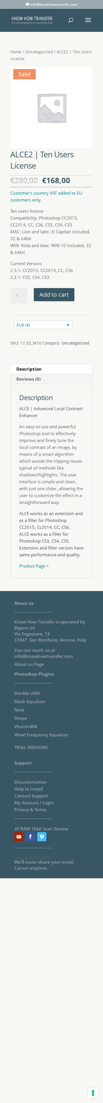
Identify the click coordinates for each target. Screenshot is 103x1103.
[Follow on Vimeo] (41, 836)
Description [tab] (28, 369)
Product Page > (34, 566)
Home (15, 51)
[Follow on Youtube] (18, 836)
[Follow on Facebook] (30, 836)
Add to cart (54, 294)
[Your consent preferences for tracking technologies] (93, 1093)
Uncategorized (39, 51)
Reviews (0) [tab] (28, 379)
